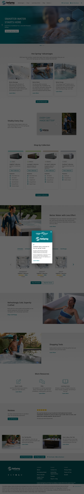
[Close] (51, 232)
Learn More (36, 260)
